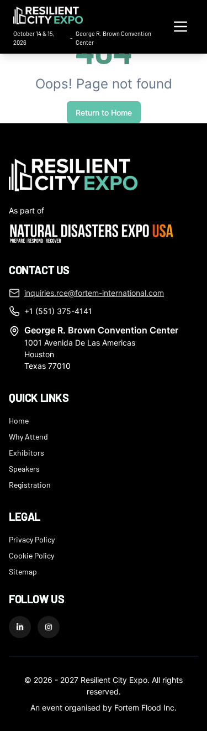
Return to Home (104, 112)
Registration (30, 484)
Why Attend (28, 436)
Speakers (24, 468)
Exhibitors (26, 452)
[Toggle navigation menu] (180, 26)
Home (19, 420)
